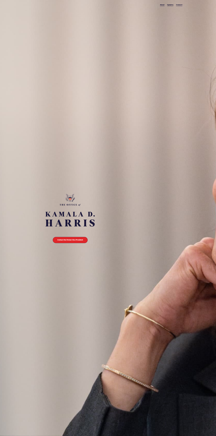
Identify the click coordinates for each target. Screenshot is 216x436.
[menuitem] (162, 5)
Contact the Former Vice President (70, 240)
